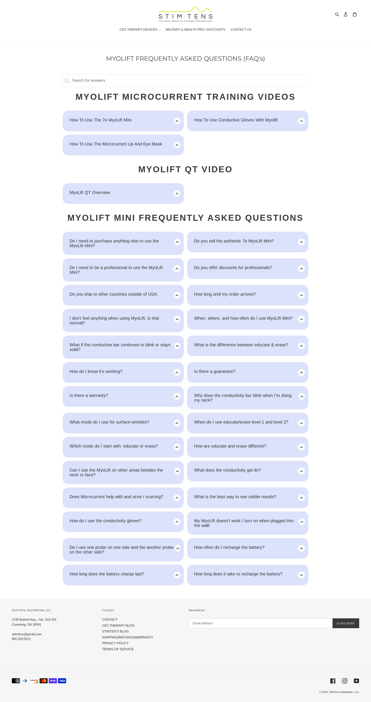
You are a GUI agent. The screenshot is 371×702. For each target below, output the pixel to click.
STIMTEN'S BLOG (115, 631)
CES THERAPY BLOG (118, 625)
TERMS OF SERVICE (118, 649)
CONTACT (109, 619)
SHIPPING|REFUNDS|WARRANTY (127, 637)
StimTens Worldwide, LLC (344, 692)
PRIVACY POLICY (115, 643)
